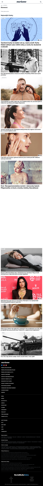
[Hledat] (41, 2)
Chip (2, 427)
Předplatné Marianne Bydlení (8, 369)
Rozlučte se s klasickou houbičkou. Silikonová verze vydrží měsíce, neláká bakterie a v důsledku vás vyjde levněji (17, 468)
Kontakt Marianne (5, 374)
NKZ (11, 479)
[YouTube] (6, 365)
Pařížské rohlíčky (14, 447)
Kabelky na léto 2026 (9, 442)
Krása (2, 398)
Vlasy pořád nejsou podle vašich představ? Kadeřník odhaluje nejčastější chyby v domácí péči (15, 465)
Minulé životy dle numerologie (11, 441)
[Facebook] (2, 365)
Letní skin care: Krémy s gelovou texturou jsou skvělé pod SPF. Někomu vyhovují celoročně (14, 452)
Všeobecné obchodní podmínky (8, 387)
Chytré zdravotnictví (34, 441)
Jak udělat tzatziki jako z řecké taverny (23, 447)
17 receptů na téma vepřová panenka (34, 446)
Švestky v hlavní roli (12, 446)
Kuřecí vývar (3, 447)
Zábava (3, 402)
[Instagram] (4, 365)
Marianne (32, 477)
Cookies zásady (4, 390)
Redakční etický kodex (6, 381)
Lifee (2, 429)
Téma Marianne (4, 414)
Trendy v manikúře (4, 441)
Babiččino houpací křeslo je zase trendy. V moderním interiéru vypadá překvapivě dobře (14, 456)
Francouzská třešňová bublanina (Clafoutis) (22, 446)
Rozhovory (4, 405)
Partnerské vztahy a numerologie (22, 441)
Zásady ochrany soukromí (7, 383)
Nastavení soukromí (6, 385)
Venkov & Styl (4, 416)
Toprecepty (4, 431)
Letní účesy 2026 (14, 442)
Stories (3, 407)
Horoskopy (4, 409)
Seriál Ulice (29, 441)
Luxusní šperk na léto (21, 442)
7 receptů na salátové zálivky (34, 447)
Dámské (32, 478)
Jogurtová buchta (8, 447)
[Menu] (2, 2)
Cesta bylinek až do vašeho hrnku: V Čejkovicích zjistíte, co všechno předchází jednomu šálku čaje (15, 459)
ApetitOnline (4, 420)
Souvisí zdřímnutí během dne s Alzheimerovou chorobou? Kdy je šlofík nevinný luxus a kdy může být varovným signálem (18, 455)
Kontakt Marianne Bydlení (7, 376)
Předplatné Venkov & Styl (7, 372)
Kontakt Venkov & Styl (6, 378)
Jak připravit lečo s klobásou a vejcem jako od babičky (18, 448)
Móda (2, 396)
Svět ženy (3, 424)
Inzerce (3, 392)
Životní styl (4, 400)
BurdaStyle (32, 479)
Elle (2, 422)
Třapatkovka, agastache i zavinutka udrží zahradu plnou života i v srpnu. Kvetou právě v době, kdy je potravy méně (17, 464)
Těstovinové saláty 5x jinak (30, 448)
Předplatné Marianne (6, 367)
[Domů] (21, 2)
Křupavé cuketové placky (5, 446)
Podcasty (3, 412)
